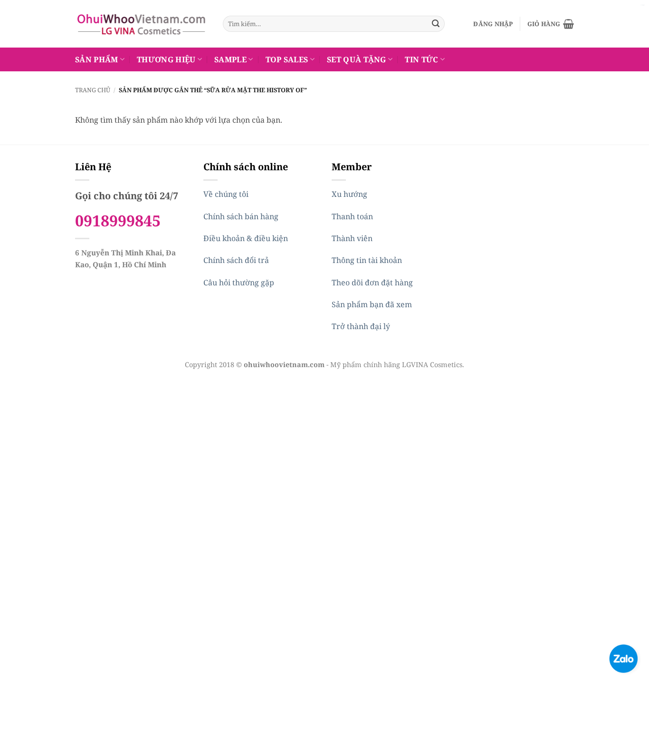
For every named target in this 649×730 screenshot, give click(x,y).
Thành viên (352, 238)
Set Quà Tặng (356, 59)
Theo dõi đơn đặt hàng (372, 282)
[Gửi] (436, 24)
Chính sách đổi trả (236, 260)
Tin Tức (421, 59)
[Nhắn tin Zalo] (623, 657)
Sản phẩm (96, 59)
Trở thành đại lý (361, 326)
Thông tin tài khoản (367, 260)
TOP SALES (287, 59)
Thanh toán (352, 216)
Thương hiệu (166, 59)
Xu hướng (349, 194)
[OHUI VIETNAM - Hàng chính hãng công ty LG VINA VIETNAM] (142, 24)
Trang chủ (92, 90)
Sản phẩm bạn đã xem (372, 304)
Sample (230, 59)
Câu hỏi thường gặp (238, 282)
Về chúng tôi (225, 194)
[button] (493, 23)
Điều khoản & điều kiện (245, 238)
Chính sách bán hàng (240, 216)
